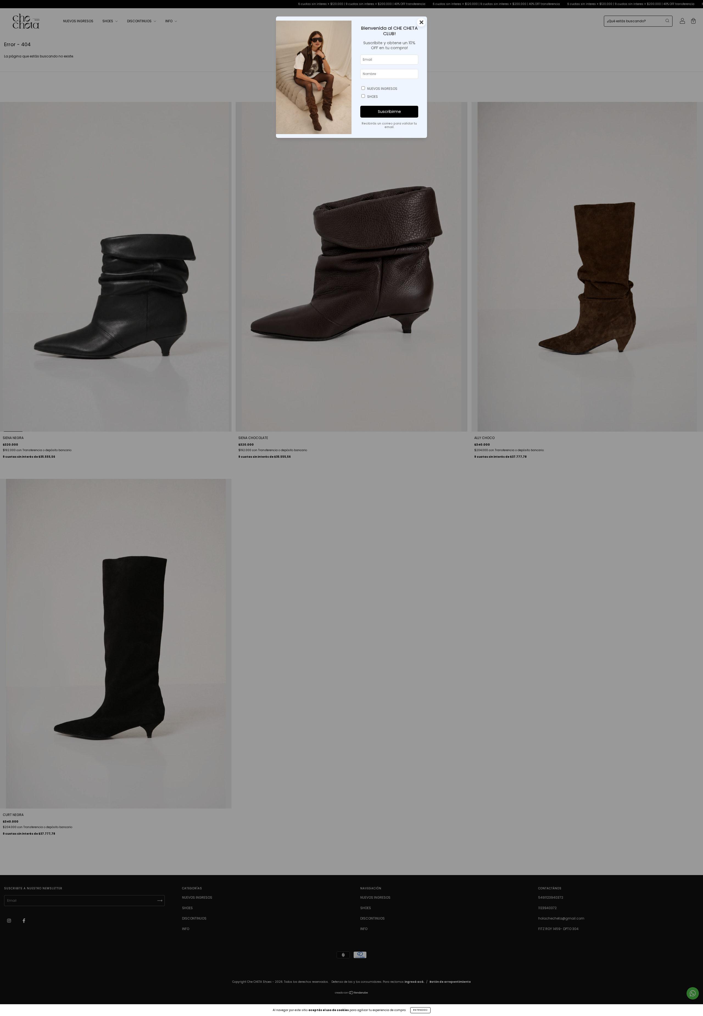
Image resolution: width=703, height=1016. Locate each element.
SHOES (372, 96)
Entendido (420, 1010)
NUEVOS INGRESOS (382, 88)
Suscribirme (389, 111)
